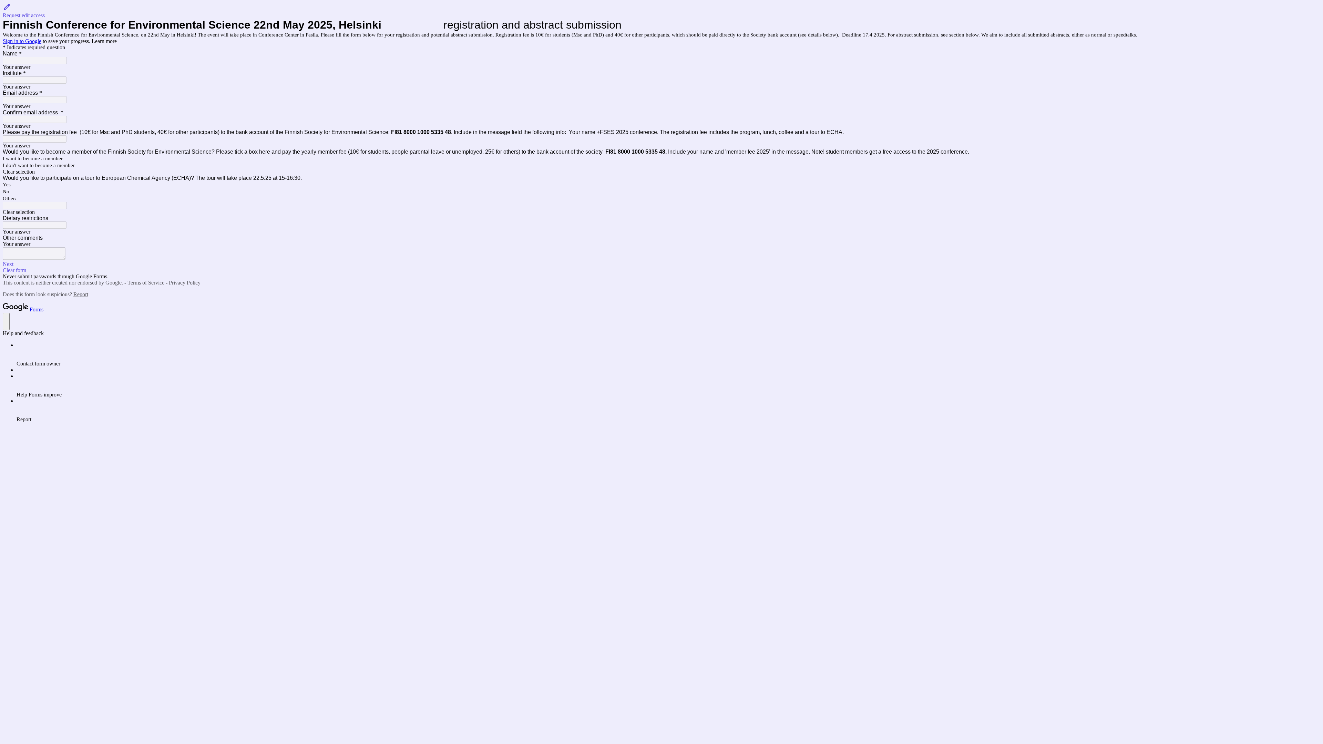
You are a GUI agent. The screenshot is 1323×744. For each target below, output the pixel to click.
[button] (661, 11)
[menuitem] (668, 354)
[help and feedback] (6, 321)
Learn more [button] (104, 41)
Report (80, 294)
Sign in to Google (22, 41)
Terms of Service (145, 283)
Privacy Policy (185, 283)
